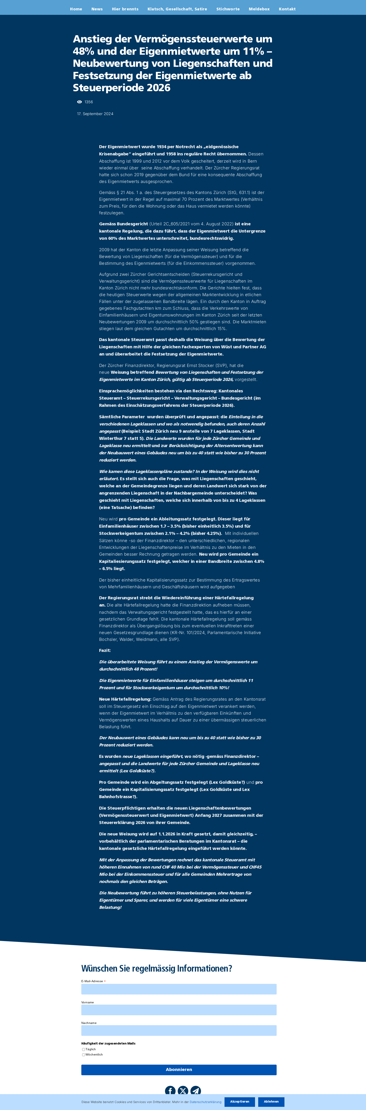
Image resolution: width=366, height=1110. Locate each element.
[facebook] (170, 1091)
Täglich (91, 1049)
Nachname (89, 1023)
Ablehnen (271, 1101)
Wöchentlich (94, 1054)
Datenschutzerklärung (205, 1102)
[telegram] (195, 1091)
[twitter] (183, 1091)
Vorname (87, 1002)
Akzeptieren (239, 1101)
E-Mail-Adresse (93, 981)
